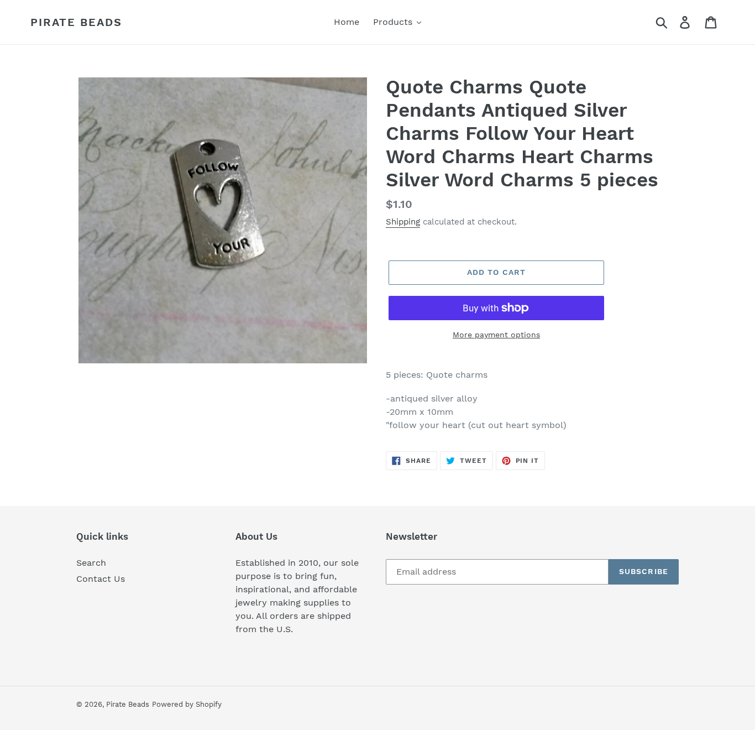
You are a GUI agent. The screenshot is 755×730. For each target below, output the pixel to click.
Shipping (403, 222)
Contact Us (100, 578)
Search (91, 562)
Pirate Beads (76, 22)
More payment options (496, 334)
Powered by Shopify (187, 704)
